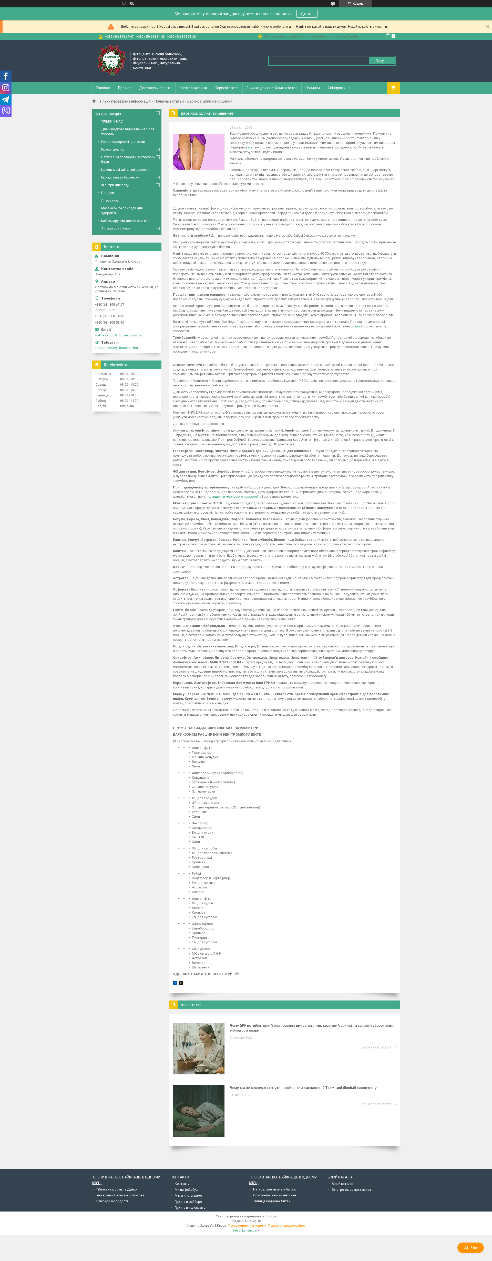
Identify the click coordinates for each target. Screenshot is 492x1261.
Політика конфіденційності (288, 1225)
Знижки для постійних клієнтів (272, 88)
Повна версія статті (376, 1046)
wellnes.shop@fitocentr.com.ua (118, 335)
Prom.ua (270, 1216)
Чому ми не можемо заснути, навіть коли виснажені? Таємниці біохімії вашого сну (303, 1087)
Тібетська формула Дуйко (116, 1189)
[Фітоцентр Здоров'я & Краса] (111, 60)
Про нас (124, 88)
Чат (474, 1248)
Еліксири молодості (112, 1201)
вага (248, 147)
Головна (103, 88)
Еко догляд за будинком (120, 177)
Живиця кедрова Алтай (271, 1201)
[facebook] (175, 984)
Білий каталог (343, 1184)
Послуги (107, 193)
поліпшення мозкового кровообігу (234, 496)
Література (110, 200)
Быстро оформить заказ (351, 1190)
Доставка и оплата (155, 88)
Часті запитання (193, 88)
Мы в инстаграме (188, 1195)
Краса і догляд (112, 149)
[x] (181, 984)
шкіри (355, 326)
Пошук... (381, 61)
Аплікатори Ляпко (115, 228)
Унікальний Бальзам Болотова (120, 1195)
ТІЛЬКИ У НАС (112, 121)
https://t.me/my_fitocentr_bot (116, 348)
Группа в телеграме (190, 1207)
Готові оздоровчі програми (123, 142)
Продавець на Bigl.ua (246, 1221)
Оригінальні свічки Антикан (274, 1195)
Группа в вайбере (188, 1202)
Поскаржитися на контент (247, 1225)
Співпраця (336, 88)
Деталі (307, 13)
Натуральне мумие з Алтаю (274, 1189)
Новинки (312, 88)
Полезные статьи (169, 101)
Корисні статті (227, 88)
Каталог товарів (108, 114)
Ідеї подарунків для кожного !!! (125, 221)
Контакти (182, 1184)
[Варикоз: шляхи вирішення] (199, 152)
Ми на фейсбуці (186, 1190)
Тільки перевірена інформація (125, 101)
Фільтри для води (115, 185)
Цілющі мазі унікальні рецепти (124, 170)
